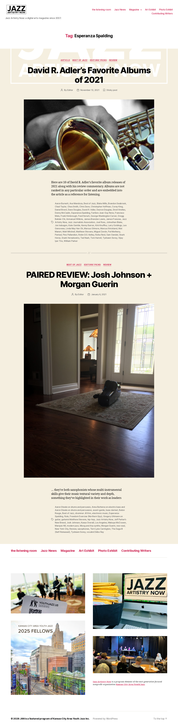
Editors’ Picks (98, 60)
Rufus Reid (100, 234)
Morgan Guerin (108, 525)
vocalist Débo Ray (95, 532)
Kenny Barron (87, 225)
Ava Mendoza (76, 203)
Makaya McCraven (117, 522)
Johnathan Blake (114, 222)
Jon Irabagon (61, 225)
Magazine (134, 9)
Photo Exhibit (166, 9)
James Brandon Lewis (94, 219)
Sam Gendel (112, 234)
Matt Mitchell (69, 231)
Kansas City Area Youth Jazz (130, 684)
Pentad (58, 234)
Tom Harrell (96, 238)
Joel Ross (100, 222)
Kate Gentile (74, 225)
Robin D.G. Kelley (86, 234)
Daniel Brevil (61, 209)
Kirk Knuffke (101, 225)
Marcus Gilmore (91, 228)
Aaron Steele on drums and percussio (73, 507)
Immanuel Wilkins (74, 219)
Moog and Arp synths (90, 525)
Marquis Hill (60, 525)
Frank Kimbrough (69, 216)
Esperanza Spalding (80, 213)
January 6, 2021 (98, 294)
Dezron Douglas (104, 209)
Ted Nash (84, 238)
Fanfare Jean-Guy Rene (102, 213)
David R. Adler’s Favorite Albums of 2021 (89, 75)
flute (66, 516)
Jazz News (120, 9)
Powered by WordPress (105, 718)
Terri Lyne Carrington (100, 529)
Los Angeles (101, 522)
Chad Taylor (60, 206)
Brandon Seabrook (117, 203)
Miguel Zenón (100, 231)
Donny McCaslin (62, 213)
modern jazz (73, 525)
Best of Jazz (79, 60)
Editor (70, 90)
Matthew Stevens (84, 231)
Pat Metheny (114, 231)
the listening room (101, 9)
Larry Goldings (115, 225)
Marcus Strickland (108, 228)
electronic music (100, 513)
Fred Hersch (84, 216)
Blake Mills (102, 203)
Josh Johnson (73, 522)
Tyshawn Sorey (110, 238)
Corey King (117, 206)
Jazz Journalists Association (81, 222)
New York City (61, 529)
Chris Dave (84, 206)
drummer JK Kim (83, 513)
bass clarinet (112, 510)
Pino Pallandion (70, 234)
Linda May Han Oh (74, 228)
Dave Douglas (74, 209)
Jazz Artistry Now (104, 519)
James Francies (113, 219)
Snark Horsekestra (70, 238)
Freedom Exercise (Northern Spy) (86, 516)
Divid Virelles (119, 209)
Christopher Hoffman (101, 206)
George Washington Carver (104, 216)
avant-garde (99, 510)
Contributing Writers (162, 13)
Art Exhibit (150, 9)
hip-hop (91, 519)
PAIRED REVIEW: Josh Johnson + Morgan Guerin (89, 279)
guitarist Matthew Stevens (73, 519)
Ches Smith (72, 206)
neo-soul (120, 525)
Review (113, 60)
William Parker (71, 241)
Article (65, 60)
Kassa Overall (87, 522)
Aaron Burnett (61, 203)
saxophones (83, 529)
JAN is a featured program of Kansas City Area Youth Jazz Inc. (55, 718)
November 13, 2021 (89, 90)
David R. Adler (88, 209)
